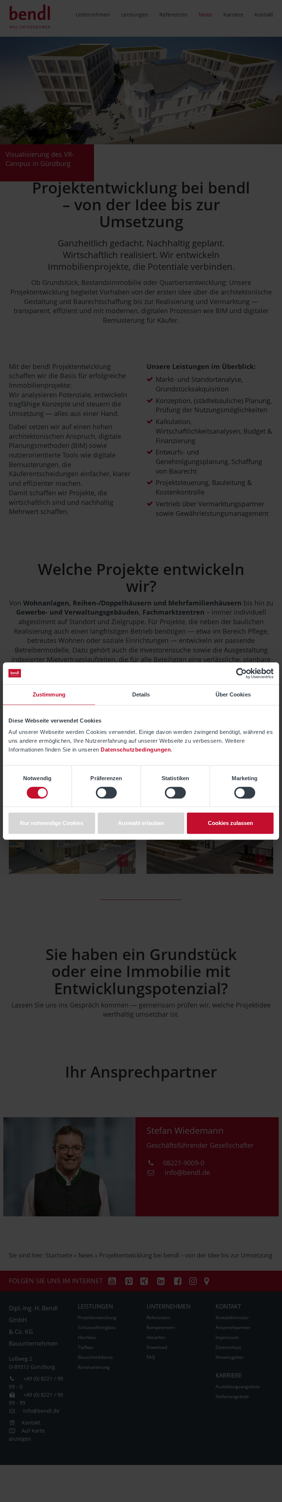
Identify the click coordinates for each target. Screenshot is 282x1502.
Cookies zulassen (230, 823)
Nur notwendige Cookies (51, 823)
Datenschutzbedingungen (136, 749)
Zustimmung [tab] (49, 694)
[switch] (106, 793)
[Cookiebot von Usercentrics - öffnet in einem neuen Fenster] (241, 673)
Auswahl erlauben (141, 823)
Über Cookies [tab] (233, 694)
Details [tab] (141, 694)
